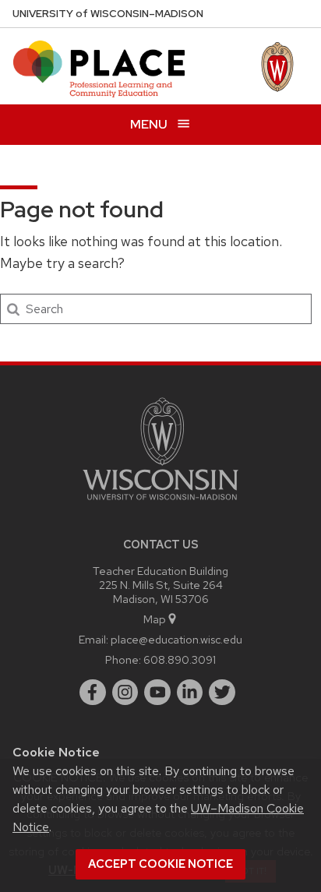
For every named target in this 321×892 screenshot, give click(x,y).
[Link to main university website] (160, 503)
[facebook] (92, 692)
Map (154, 619)
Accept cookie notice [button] (160, 864)
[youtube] (157, 692)
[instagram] (125, 692)
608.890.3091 (179, 659)
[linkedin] (190, 692)
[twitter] (222, 692)
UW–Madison (107, 13)
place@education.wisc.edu (176, 639)
